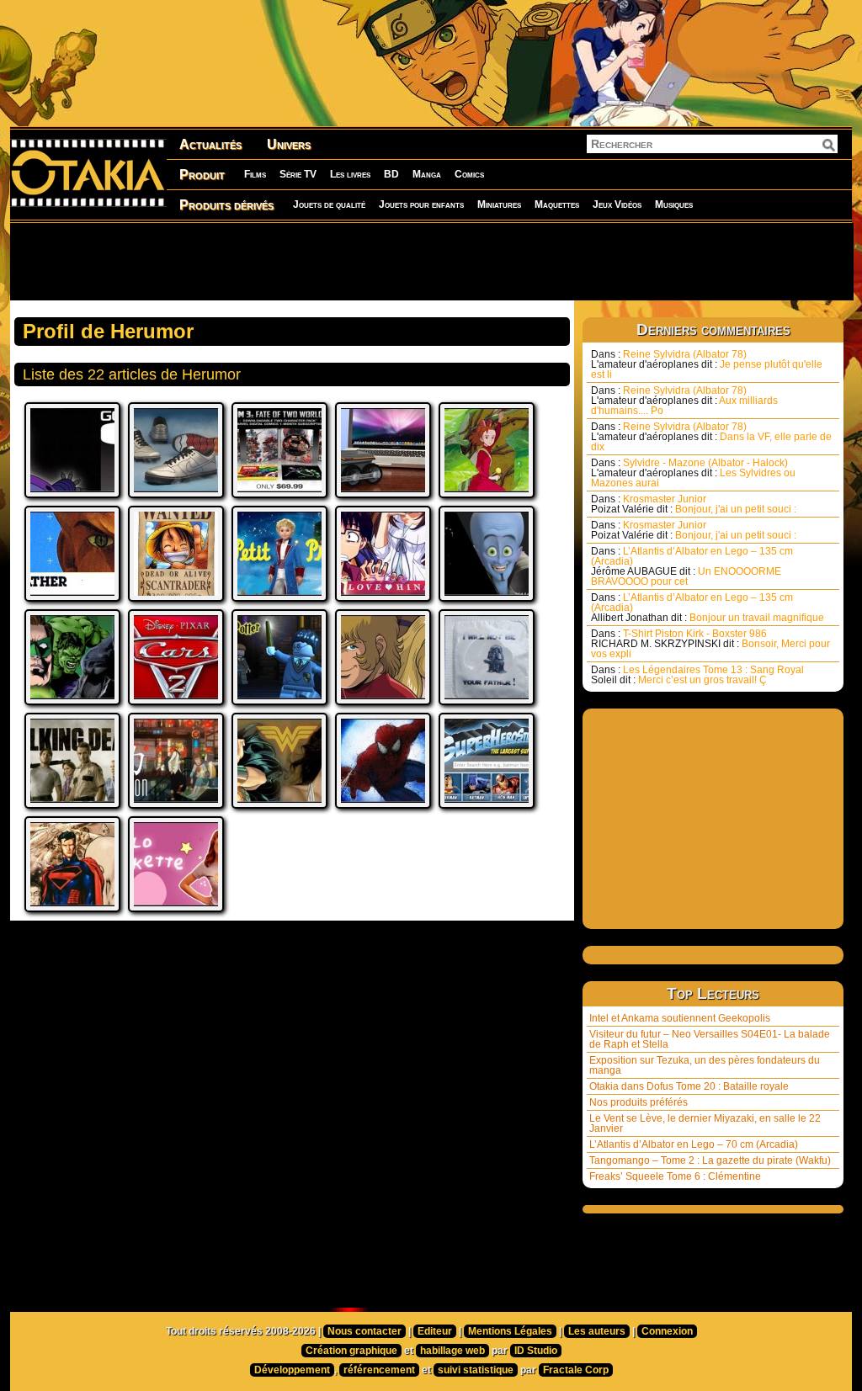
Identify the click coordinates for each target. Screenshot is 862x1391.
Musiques (674, 204)
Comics (469, 174)
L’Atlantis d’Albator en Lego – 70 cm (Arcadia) (693, 1144)
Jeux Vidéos (617, 204)
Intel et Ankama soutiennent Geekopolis (679, 1018)
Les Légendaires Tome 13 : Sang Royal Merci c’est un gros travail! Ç (697, 675)
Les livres (350, 174)
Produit (202, 174)
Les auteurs (596, 1331)
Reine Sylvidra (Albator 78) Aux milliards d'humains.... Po (684, 401)
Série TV (298, 174)
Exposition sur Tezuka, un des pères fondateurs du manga (704, 1065)
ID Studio (535, 1350)
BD (391, 174)
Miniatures (499, 204)
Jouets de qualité (329, 204)
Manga (426, 174)
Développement (292, 1370)
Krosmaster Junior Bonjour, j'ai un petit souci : (693, 504)
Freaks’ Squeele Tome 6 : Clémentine (675, 1176)
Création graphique (351, 1350)
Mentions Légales (510, 1331)
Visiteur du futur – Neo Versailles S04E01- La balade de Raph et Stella (709, 1039)
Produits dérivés (226, 205)
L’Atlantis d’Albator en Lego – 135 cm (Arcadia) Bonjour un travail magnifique (707, 608)
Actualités (210, 144)
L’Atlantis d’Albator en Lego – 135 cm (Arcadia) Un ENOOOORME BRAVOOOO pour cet (692, 566)
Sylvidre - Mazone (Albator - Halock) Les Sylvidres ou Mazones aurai (693, 473)
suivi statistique (475, 1370)
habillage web (452, 1350)
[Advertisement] (431, 261)
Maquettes (557, 204)
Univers (289, 144)
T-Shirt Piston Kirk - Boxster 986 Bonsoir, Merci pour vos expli (710, 644)
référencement (379, 1370)
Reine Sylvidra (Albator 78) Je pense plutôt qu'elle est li (706, 364)
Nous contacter (364, 1331)
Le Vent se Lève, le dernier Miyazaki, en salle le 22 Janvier (705, 1123)
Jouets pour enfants (421, 204)
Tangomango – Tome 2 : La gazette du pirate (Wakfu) (710, 1160)
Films (255, 174)
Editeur (435, 1331)
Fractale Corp (576, 1370)
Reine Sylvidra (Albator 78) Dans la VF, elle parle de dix (711, 437)
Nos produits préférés (638, 1102)
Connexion (667, 1331)
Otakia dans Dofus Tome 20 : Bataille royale (689, 1086)
